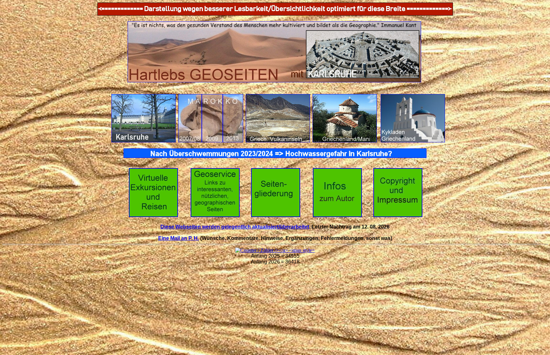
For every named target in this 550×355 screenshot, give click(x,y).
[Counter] (275, 250)
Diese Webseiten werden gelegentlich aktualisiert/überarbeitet (234, 226)
